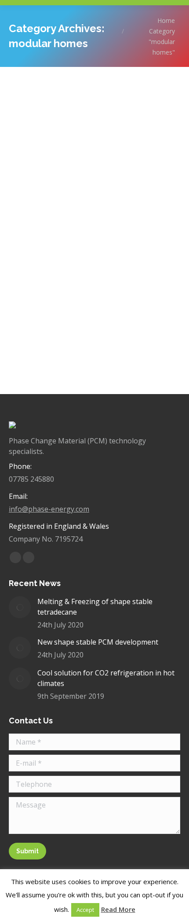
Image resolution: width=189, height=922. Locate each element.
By (128, 231)
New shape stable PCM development (97, 642)
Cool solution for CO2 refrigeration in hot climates (105, 678)
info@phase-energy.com (49, 509)
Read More (118, 909)
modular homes (42, 231)
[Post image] (20, 607)
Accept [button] (85, 910)
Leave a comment (106, 241)
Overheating (86, 231)
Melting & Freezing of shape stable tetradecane (95, 607)
